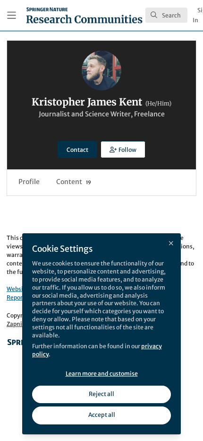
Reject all (101, 393)
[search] (166, 15)
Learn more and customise (102, 373)
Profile (29, 181)
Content (73, 181)
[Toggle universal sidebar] (11, 15)
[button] (123, 149)
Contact (77, 149)
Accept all (101, 414)
